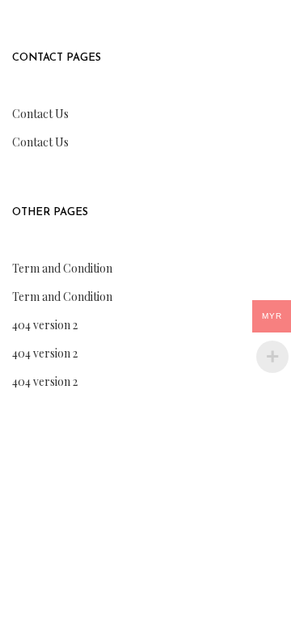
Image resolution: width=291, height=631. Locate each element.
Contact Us (40, 113)
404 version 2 (45, 324)
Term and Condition (62, 268)
